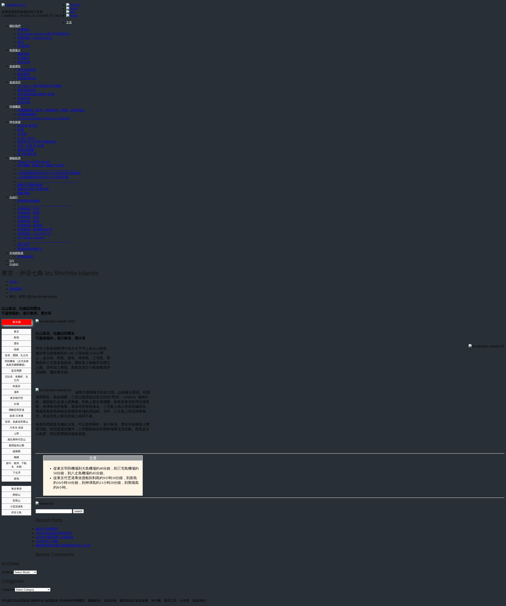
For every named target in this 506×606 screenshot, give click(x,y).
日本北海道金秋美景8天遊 (54, 533)
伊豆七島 (16, 512)
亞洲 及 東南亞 (27, 125)
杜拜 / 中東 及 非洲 (30, 145)
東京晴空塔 (16, 397)
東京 (16, 331)
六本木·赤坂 (16, 427)
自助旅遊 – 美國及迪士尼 (34, 229)
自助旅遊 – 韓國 (28, 212)
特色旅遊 (15, 122)
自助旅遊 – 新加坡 (30, 225)
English (13, 264)
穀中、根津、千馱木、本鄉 (16, 465)
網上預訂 (23, 244)
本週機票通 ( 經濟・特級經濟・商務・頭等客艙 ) (51, 110)
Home (13, 281)
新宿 (16, 337)
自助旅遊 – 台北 (28, 217)
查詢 (20, 42)
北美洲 (22, 134)
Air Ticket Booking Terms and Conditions (43, 118)
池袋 (16, 349)
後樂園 (16, 451)
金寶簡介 (23, 29)
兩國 (16, 457)
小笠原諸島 (16, 506)
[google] (72, 15)
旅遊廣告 (15, 66)
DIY (11, 260)
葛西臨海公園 (16, 445)
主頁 (69, 22)
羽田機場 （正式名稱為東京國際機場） (16, 363)
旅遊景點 (15, 289)
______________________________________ (47, 169)
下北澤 (16, 472)
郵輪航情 (15, 158)
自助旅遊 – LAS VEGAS (34, 233)
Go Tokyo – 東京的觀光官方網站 (39, 86)
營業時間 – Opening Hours (35, 38)
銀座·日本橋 (16, 415)
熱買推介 (15, 50)
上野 (16, 433)
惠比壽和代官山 (16, 439)
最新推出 (23, 54)
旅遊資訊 (15, 82)
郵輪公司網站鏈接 (30, 185)
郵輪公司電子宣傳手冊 (33, 189)
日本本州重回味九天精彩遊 (55, 537)
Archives (7, 572)
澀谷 (16, 343)
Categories (8, 589)
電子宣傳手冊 (26, 154)
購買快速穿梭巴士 (30, 249)
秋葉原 (16, 386)
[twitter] (71, 8)
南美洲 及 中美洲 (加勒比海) (37, 141)
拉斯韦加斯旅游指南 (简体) (36, 94)
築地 (16, 478)
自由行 (13, 197)
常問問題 (23, 46)
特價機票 (15, 106)
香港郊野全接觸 (28, 201)
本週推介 (23, 58)
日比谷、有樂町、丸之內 (16, 378)
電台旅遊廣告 (26, 70)
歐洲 (20, 129)
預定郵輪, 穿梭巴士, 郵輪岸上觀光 (41, 165)
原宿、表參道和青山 (16, 421)
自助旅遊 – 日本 (28, 208)
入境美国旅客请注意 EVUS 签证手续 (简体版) (49, 173)
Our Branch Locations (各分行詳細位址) (43, 33)
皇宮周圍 (16, 370)
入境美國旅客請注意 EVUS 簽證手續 (43, 177)
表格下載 (23, 102)
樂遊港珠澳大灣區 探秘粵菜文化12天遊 (63, 545)
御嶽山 (16, 494)
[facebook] (73, 5)
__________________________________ (44, 205)
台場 (16, 403)
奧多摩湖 (16, 488)
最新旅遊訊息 (26, 90)
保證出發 (23, 62)
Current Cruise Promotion (33, 161)
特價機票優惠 (26, 114)
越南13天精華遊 (47, 528)
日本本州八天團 (47, 541)
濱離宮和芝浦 (16, 409)
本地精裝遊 (16, 253)
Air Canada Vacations (31, 237)
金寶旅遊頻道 (26, 78)
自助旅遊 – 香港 (28, 221)
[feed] (70, 12)
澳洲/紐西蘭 (25, 150)
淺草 (16, 392)
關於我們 (15, 26)
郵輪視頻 (23, 193)
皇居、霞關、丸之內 (16, 355)
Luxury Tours (26, 138)
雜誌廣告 (23, 74)
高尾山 (16, 500)
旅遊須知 (23, 98)
